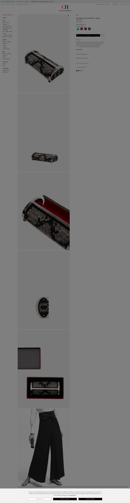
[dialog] (65, 495)
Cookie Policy (73, 495)
